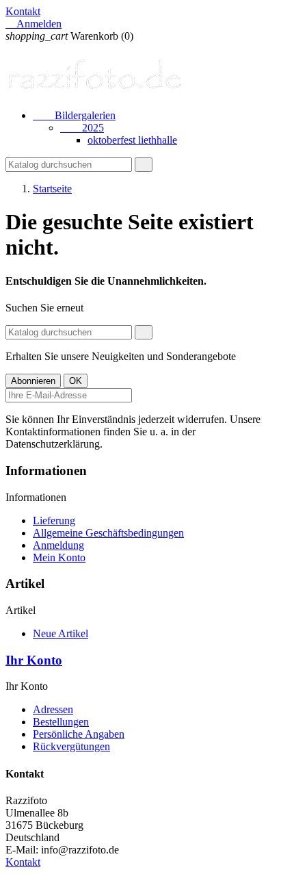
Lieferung (54, 520)
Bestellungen (61, 722)
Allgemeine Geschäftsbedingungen (108, 533)
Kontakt (22, 11)
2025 (82, 127)
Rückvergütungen (71, 746)
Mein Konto (59, 557)
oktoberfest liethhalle (132, 140)
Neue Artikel (60, 633)
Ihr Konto (33, 660)
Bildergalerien (74, 115)
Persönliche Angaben (78, 734)
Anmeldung (58, 545)
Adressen (53, 709)
